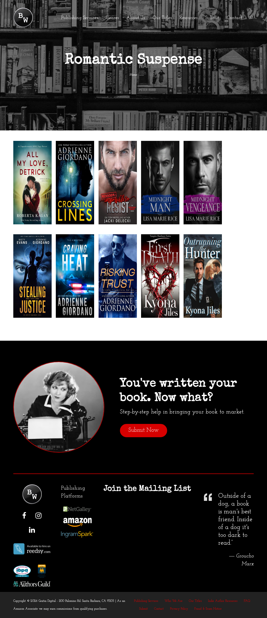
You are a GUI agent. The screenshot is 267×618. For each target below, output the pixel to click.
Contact (159, 608)
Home (133, 74)
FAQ (247, 601)
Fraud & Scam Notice (208, 608)
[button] (252, 17)
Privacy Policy (179, 608)
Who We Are (174, 601)
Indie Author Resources (223, 601)
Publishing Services (146, 601)
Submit (143, 608)
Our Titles (195, 601)
